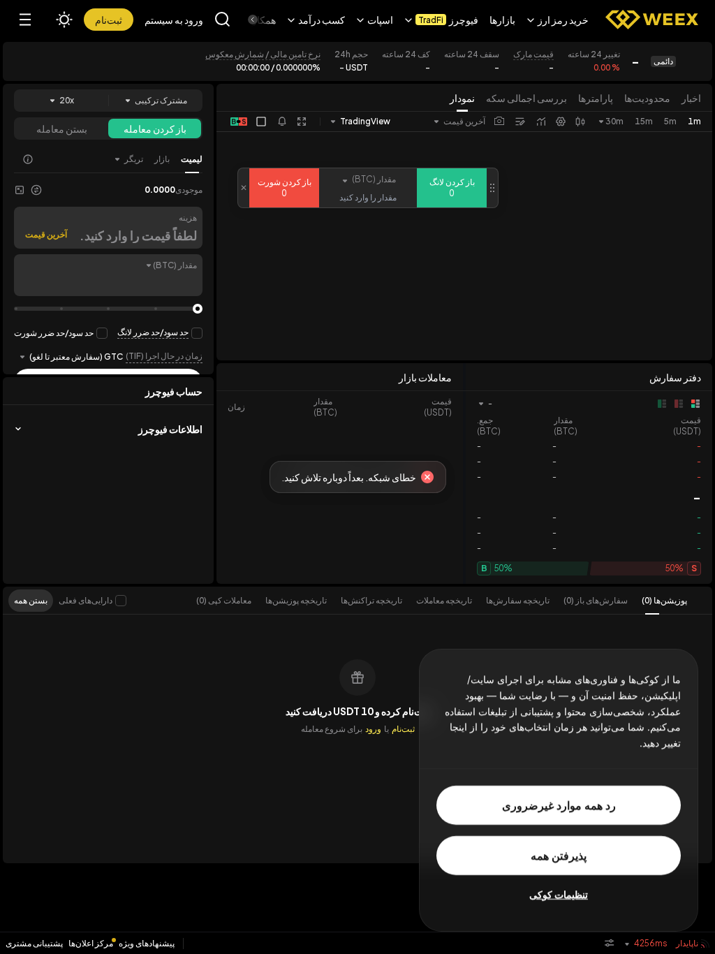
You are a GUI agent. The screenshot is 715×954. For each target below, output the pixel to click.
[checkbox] (120, 600)
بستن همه (30, 600)
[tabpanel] (357, 739)
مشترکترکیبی (161, 100)
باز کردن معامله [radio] (155, 128)
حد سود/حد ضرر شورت (54, 333)
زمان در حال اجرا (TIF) (164, 356)
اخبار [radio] (691, 97)
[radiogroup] (575, 98)
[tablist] (435, 601)
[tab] (657, 600)
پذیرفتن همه (559, 856)
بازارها (502, 19)
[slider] (197, 309)
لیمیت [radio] (191, 159)
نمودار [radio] (462, 97)
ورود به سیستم (174, 19)
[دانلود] (499, 121)
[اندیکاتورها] (541, 121)
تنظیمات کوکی (558, 894)
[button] (557, 19)
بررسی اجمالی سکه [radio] (526, 97)
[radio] (128, 159)
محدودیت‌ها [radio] (647, 97)
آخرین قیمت (46, 234)
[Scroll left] (264, 19)
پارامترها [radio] (595, 97)
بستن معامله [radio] (61, 128)
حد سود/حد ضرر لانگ (153, 332)
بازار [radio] (162, 159)
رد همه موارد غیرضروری (559, 805)
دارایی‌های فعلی (85, 600)
